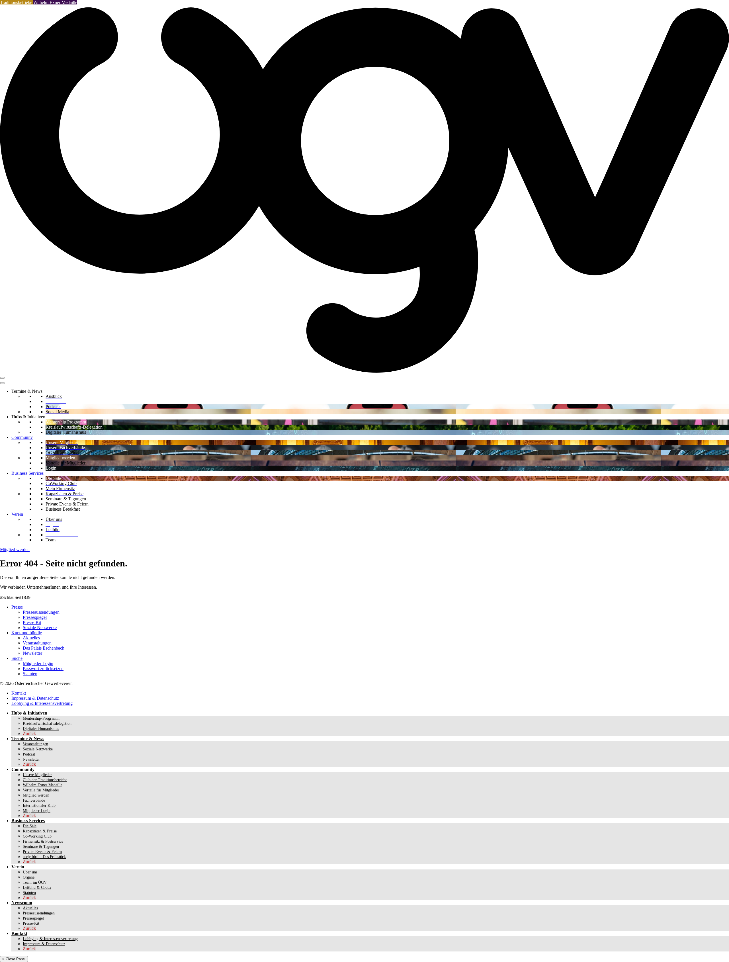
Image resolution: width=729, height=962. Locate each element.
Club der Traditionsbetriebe (45, 780)
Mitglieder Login (38, 663)
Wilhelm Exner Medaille (55, 2)
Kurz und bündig (26, 632)
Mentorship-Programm (41, 718)
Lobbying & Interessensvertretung (42, 703)
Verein (17, 514)
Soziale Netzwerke (40, 627)
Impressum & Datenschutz (35, 698)
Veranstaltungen (37, 642)
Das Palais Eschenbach (43, 648)
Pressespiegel (35, 617)
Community (22, 437)
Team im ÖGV (35, 882)
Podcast (29, 754)
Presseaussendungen (41, 612)
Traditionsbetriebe (16, 2)
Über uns (30, 872)
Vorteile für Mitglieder (41, 790)
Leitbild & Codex (37, 887)
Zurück (29, 733)
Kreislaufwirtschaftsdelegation (47, 723)
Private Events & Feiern (42, 852)
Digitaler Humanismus (41, 728)
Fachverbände (34, 800)
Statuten (30, 673)
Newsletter (32, 653)
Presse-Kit (32, 622)
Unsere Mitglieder (37, 775)
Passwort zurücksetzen (43, 668)
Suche (16, 658)
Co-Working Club (37, 836)
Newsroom (21, 902)
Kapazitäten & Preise (40, 831)
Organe (28, 877)
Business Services (27, 473)
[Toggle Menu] (2, 383)
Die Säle (29, 826)
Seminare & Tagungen (41, 846)
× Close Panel (14, 959)
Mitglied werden (15, 549)
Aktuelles (31, 637)
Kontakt (18, 693)
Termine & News (27, 738)
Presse (17, 607)
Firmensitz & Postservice (43, 841)
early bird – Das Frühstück (44, 857)
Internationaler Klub (39, 805)
